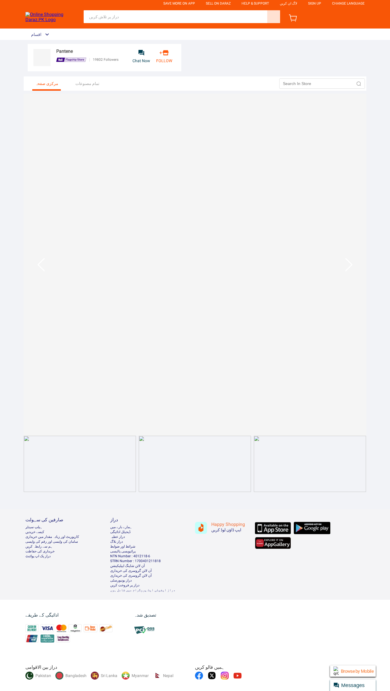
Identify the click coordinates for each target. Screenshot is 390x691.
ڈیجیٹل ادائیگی (120, 532)
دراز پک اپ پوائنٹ (38, 556)
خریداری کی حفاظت (40, 551)
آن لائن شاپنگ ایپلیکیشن (127, 566)
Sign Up (314, 3)
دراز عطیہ (117, 537)
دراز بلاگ (116, 542)
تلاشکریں (273, 16)
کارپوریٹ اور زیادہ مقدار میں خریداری (52, 537)
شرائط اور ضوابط (122, 546)
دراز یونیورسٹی (121, 580)
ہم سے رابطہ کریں (39, 546)
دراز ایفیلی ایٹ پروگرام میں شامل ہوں (142, 590)
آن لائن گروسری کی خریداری (131, 571)
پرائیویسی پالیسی (123, 551)
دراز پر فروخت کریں (124, 585)
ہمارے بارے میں (121, 527)
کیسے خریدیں (34, 532)
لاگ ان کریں (288, 3)
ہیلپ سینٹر (33, 527)
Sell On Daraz (218, 3)
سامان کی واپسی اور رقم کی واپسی (51, 542)
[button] (359, 83)
